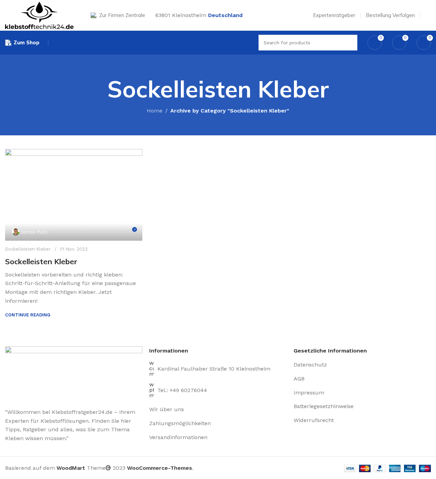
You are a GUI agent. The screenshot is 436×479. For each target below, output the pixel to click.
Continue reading (27, 314)
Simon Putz (34, 232)
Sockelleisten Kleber (27, 249)
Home (154, 110)
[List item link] (217, 409)
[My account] (428, 15)
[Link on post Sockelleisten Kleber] (73, 195)
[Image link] (73, 373)
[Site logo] (39, 15)
